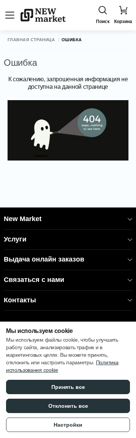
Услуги (15, 239)
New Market (23, 219)
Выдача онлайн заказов (44, 259)
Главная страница (31, 40)
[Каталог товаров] (10, 15)
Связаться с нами (34, 279)
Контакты (20, 300)
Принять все (68, 387)
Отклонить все (68, 406)
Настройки (68, 425)
